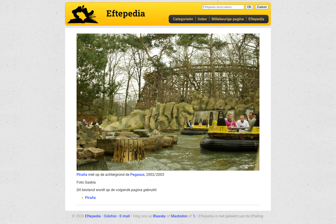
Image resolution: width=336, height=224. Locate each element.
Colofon (110, 216)
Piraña (82, 174)
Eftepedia (256, 19)
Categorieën (183, 19)
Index (202, 19)
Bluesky (159, 216)
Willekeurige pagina (227, 19)
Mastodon (179, 216)
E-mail (125, 216)
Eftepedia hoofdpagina (82, 14)
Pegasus (137, 174)
